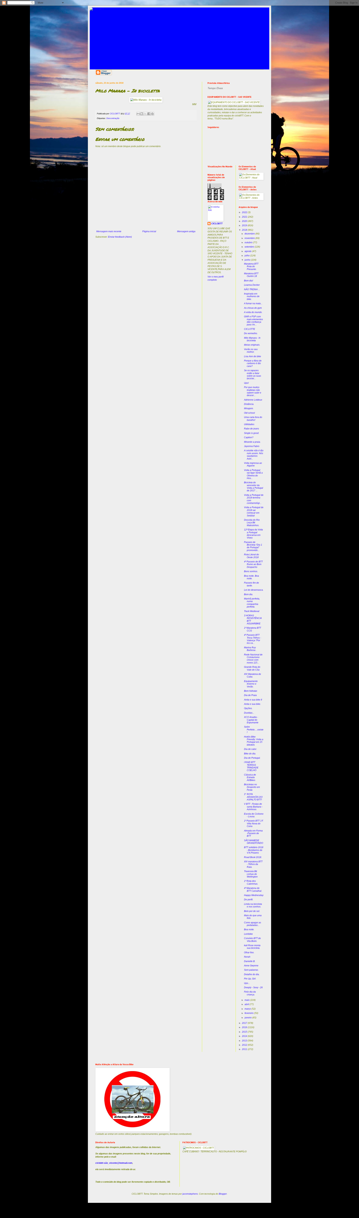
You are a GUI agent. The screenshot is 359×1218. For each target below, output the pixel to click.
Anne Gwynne (251, 965)
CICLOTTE (249, 329)
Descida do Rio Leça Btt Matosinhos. (252, 523)
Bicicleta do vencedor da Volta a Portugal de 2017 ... (253, 486)
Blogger (223, 1194)
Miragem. (249, 408)
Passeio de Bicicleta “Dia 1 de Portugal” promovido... (253, 546)
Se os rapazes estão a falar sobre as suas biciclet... (252, 374)
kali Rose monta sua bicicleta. (252, 946)
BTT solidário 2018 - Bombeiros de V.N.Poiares (253, 850)
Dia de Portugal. (252, 758)
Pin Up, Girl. (250, 978)
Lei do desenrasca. (253, 590)
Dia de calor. (250, 749)
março (248, 1009)
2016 (245, 1027)
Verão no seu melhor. (251, 350)
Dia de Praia (250, 695)
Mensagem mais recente (108, 231)
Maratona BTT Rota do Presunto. (251, 266)
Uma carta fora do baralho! (253, 418)
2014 (245, 1036)
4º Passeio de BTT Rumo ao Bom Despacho (253, 564)
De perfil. (248, 899)
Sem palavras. (251, 970)
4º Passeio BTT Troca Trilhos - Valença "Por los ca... (252, 639)
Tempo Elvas (215, 88)
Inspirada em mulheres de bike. (252, 296)
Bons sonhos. (251, 571)
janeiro (248, 1017)
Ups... (247, 983)
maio (247, 1000)
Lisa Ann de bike (252, 356)
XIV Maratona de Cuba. (252, 675)
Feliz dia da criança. (250, 993)
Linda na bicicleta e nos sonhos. (253, 905)
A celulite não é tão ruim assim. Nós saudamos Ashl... (253, 454)
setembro (250, 246)
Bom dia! (248, 280)
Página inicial (149, 231)
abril (247, 1004)
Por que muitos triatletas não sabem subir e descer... (252, 391)
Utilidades (249, 424)
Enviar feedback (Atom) (120, 237)
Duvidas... (249, 713)
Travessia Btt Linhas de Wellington (251, 874)
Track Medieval (251, 611)
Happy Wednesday (253, 895)
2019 (245, 225)
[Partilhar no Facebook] (149, 114)
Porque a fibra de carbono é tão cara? (253, 363)
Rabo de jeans (251, 428)
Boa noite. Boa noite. (251, 577)
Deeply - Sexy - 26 (253, 987)
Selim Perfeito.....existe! (253, 730)
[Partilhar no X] (145, 114)
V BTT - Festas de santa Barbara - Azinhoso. (253, 807)
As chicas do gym (253, 308)
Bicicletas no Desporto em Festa (252, 787)
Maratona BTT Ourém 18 (251, 274)
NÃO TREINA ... (252, 289)
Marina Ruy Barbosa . (250, 648)
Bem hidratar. (251, 691)
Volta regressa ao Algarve (253, 464)
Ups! (246, 383)
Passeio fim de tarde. (251, 584)
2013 (245, 1040)
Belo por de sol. (252, 911)
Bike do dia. (250, 753)
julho (247, 255)
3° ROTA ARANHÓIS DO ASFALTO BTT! (253, 797)
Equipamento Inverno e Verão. (251, 684)
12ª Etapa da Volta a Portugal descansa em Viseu (253, 533)
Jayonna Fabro (251, 446)
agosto (248, 251)
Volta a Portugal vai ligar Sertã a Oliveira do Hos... (253, 474)
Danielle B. (249, 961)
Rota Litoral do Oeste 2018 (251, 555)
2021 (245, 217)
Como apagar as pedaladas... (252, 924)
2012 (245, 1045)
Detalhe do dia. (252, 974)
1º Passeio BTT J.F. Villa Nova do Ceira (253, 823)
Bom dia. (248, 594)
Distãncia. (249, 404)
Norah (247, 957)
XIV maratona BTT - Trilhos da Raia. (253, 864)
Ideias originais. (252, 345)
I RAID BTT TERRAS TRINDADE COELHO (251, 766)
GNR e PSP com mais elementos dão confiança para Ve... (253, 320)
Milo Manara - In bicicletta (252, 339)
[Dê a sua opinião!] (142, 114)
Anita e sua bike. (252, 704)
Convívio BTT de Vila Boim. (252, 939)
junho (248, 260)
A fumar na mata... (253, 303)
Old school (249, 413)
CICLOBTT (217, 223)
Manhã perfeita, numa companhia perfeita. (252, 602)
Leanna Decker (252, 285)
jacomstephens (190, 1194)
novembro (250, 238)
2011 (245, 1049)
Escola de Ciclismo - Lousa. (253, 815)
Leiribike (248, 934)
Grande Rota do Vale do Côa (252, 668)
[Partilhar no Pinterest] (152, 114)
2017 (245, 1023)
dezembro (250, 233)
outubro (249, 242)
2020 (245, 221)
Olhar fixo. (249, 952)
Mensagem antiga (186, 231)
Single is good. (251, 433)
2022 (245, 212)
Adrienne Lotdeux (253, 400)
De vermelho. (251, 333)
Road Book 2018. (253, 857)
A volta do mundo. (253, 312)
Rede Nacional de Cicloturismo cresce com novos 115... (253, 658)
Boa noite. (249, 929)
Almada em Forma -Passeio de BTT (253, 833)
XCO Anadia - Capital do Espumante (251, 720)
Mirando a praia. (252, 442)
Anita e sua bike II (253, 699)
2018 (245, 230)
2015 (245, 1032)
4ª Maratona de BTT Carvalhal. (253, 889)
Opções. (248, 708)
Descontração (112, 118)
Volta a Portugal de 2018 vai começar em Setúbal (253, 511)
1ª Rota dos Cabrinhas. (251, 882)
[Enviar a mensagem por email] (138, 114)
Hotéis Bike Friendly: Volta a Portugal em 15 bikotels (253, 740)
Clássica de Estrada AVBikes (250, 777)
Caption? (248, 437)
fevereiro (249, 1013)
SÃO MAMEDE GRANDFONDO (253, 841)
